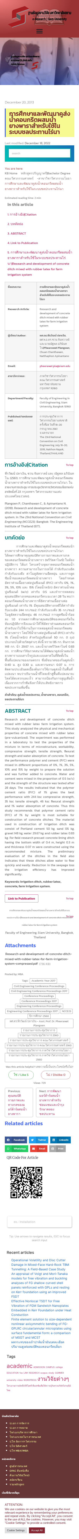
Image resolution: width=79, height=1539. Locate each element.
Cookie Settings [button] (16, 1530)
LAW (26, 1373)
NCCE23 (66, 1011)
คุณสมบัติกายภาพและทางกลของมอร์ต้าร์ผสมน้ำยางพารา (17, 1104)
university (11, 1380)
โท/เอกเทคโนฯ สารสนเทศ (25, 1437)
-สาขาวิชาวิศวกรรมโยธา (54, 178)
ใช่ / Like (21, 1074)
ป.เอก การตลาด (19, 1428)
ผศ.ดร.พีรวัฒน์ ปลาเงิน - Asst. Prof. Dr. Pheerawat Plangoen (39, 1023)
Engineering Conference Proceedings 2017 (32, 1011)
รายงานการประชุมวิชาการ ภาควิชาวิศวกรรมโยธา (39, 1050)
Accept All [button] (37, 1530)
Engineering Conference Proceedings (39, 1006)
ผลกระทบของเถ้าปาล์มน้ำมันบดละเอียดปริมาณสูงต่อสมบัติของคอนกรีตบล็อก (37, 1344)
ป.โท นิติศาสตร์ (18, 1446)
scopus (44, 1373)
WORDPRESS (30, 1380)
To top (69, 465)
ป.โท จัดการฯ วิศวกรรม (23, 1441)
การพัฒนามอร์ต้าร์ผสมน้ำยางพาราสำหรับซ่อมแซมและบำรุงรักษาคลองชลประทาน (51, 1102)
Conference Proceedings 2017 (39, 1001)
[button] (16, 1140)
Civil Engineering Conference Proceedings (39, 986)
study (51, 1373)
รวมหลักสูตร (17, 1484)
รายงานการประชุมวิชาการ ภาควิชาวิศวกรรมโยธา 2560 (39, 1057)
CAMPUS (50, 1367)
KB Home (11, 173)
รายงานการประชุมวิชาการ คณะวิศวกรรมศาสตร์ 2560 (39, 1045)
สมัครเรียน (16, 1480)
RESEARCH (34, 1373)
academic (19, 1366)
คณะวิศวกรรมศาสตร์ (19, 178)
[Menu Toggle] (39, 31)
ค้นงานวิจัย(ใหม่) (20, 1475)
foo (21, 1373)
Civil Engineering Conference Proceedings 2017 (39, 991)
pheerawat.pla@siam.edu (55, 366)
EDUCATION (13, 1373)
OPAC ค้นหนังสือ (19, 1471)
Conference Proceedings (39, 996)
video (20, 1380)
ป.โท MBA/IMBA (19, 1450)
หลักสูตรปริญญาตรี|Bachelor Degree (46, 173)
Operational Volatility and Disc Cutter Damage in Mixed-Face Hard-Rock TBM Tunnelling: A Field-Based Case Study (40, 1264)
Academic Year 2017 (43, 981)
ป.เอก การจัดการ (19, 1423)
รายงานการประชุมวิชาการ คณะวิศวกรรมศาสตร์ (39, 1040)
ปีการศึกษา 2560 (39, 1016)
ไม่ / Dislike (55, 1074)
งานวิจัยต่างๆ (53, 1378)
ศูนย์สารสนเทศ (18, 1466)
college (59, 1367)
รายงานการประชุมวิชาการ (39, 1030)
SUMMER (59, 1373)
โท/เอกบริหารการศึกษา (23, 1432)
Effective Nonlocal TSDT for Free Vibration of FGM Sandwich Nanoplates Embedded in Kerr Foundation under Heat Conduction (41, 1308)
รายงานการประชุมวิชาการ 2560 (39, 1035)
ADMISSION (39, 1367)
